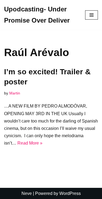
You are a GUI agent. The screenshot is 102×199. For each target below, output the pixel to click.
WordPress (70, 193)
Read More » (29, 143)
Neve (26, 193)
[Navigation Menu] (91, 15)
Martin (14, 93)
